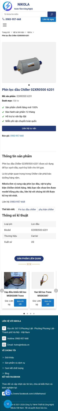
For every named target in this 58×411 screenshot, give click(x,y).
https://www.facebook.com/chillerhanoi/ (26, 393)
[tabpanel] (29, 62)
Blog (7, 373)
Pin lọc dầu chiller (27, 209)
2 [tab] (27, 313)
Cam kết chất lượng (14, 368)
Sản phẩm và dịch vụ (15, 363)
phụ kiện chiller (46, 209)
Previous (2, 291)
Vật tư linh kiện (18, 32)
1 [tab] (29, 85)
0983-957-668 (13, 19)
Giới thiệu (9, 357)
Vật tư (29, 32)
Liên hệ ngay (48, 19)
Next (56, 291)
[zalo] (7, 392)
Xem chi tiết (20, 302)
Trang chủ (6, 32)
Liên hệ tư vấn (29, 128)
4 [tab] (34, 313)
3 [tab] (30, 313)
